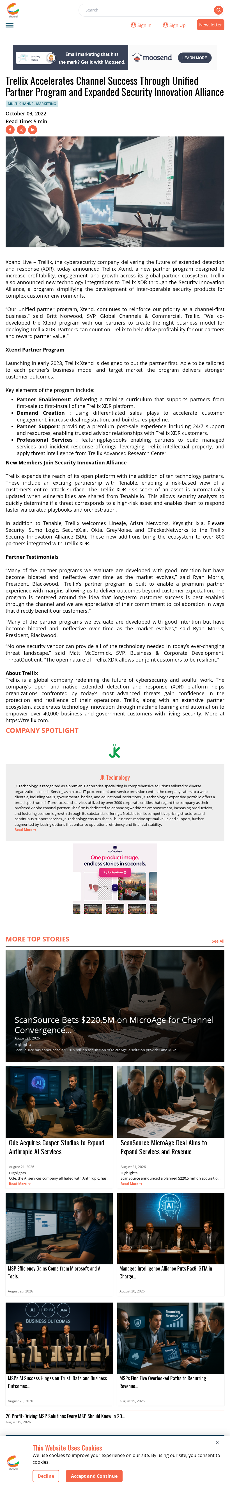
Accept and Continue (94, 1476)
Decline (46, 1476)
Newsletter (210, 25)
